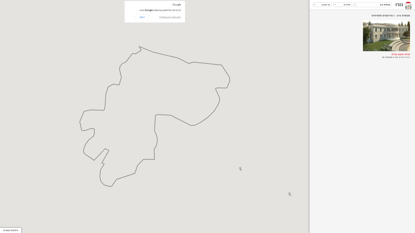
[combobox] (342, 4)
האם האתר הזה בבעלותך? (170, 17)
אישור (142, 17)
